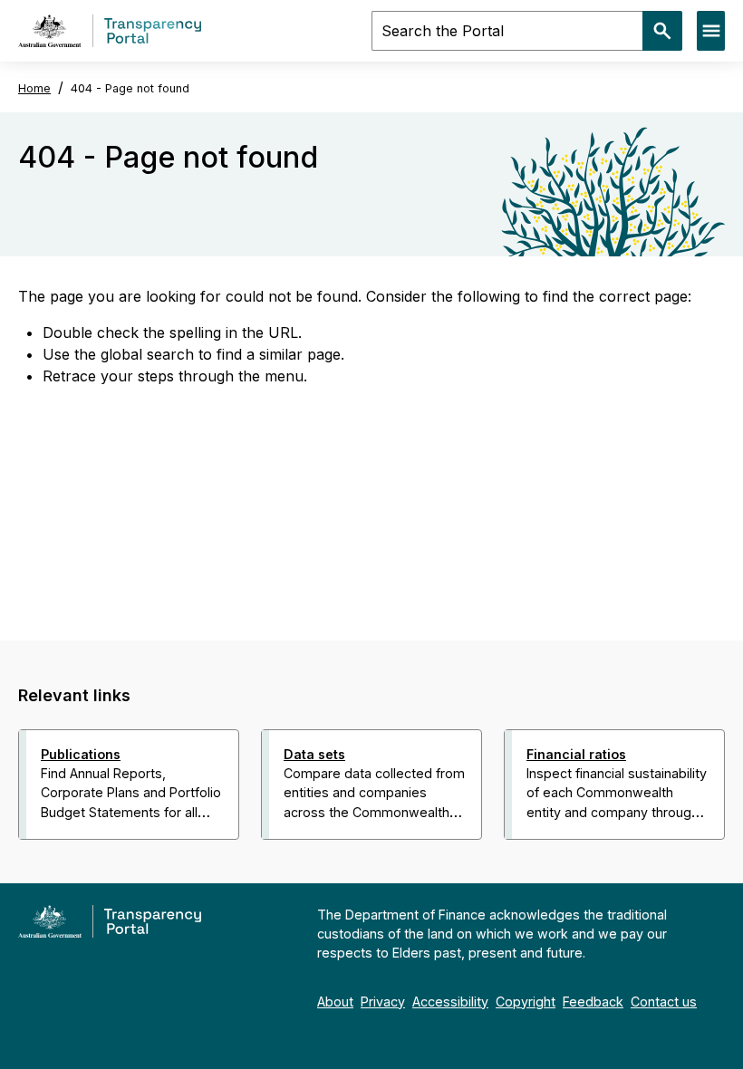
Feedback (593, 1001)
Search (662, 31)
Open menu (711, 31)
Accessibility (450, 1001)
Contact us (664, 1001)
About (335, 1001)
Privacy (383, 1001)
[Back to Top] (332, 863)
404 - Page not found (130, 88)
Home (34, 88)
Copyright (525, 1001)
